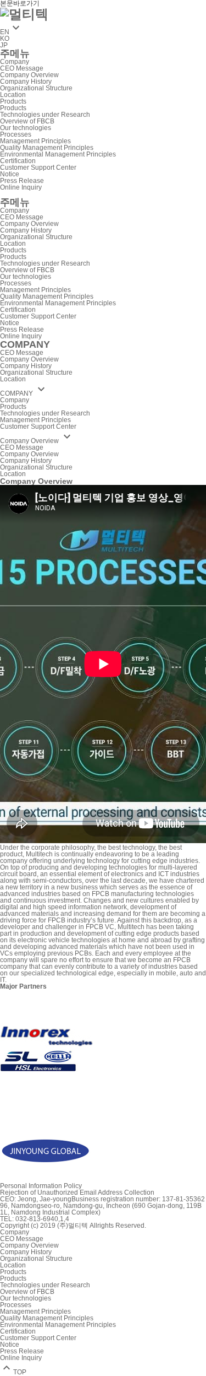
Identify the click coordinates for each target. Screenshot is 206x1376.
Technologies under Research (45, 114)
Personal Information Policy (41, 1186)
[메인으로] (24, 13)
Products (13, 101)
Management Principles (35, 141)
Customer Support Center (38, 167)
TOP (13, 1372)
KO (4, 38)
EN (11, 32)
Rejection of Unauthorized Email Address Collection (77, 1192)
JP (4, 45)
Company (14, 62)
